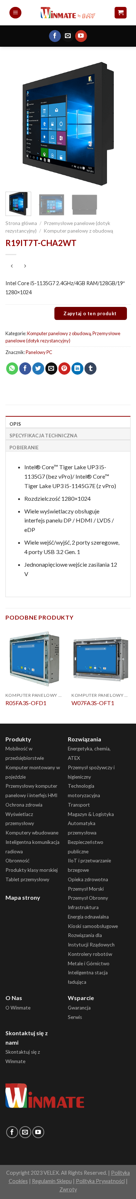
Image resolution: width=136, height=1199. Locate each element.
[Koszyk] (121, 13)
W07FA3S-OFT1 (92, 702)
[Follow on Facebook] (55, 36)
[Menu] (15, 13)
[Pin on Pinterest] (64, 368)
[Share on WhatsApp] (12, 368)
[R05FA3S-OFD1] (35, 658)
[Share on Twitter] (38, 368)
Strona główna (21, 223)
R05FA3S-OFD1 (25, 702)
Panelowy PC (39, 352)
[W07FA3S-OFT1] (101, 658)
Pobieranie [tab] (24, 447)
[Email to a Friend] (51, 368)
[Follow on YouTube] (81, 36)
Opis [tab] (15, 424)
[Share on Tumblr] (90, 368)
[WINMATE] (68, 12)
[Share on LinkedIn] (77, 368)
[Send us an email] (68, 36)
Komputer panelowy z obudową (78, 231)
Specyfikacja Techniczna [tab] (43, 435)
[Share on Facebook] (25, 368)
